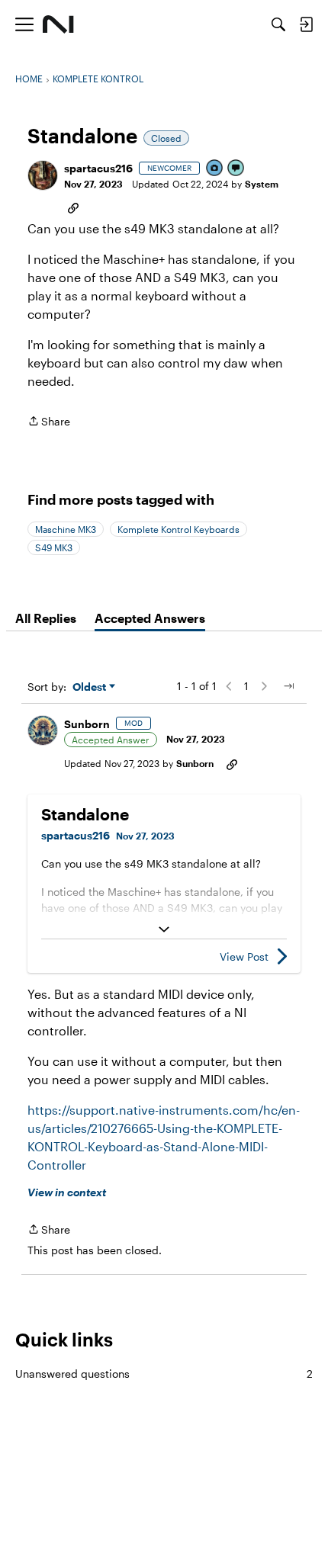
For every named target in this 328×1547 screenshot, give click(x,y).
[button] (42, 175)
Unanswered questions (164, 1373)
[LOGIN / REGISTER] (306, 24)
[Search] (278, 24)
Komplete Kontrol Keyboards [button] (178, 529)
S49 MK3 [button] (53, 547)
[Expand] (164, 929)
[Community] (58, 24)
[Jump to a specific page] (288, 686)
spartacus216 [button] (98, 168)
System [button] (261, 183)
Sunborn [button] (87, 723)
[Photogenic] (215, 169)
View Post (244, 956)
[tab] (45, 618)
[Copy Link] (73, 206)
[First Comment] (236, 169)
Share (48, 422)
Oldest (90, 687)
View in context (66, 1192)
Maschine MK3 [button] (65, 529)
